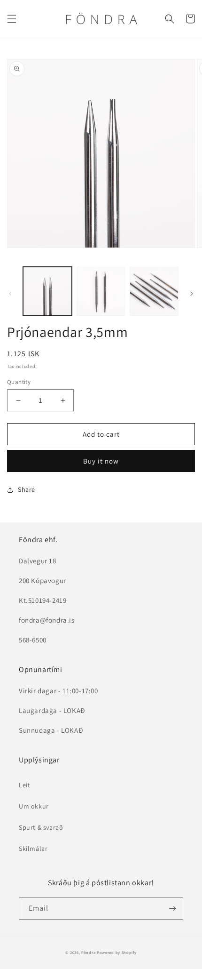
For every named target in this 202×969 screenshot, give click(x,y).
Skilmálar (33, 848)
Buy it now (101, 460)
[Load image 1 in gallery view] (47, 291)
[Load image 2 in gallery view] (101, 291)
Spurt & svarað (41, 827)
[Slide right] (191, 293)
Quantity (19, 382)
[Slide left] (10, 293)
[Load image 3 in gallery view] (154, 291)
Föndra (88, 952)
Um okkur (34, 806)
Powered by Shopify (117, 952)
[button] (11, 18)
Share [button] (26, 489)
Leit (24, 785)
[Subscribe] (172, 908)
